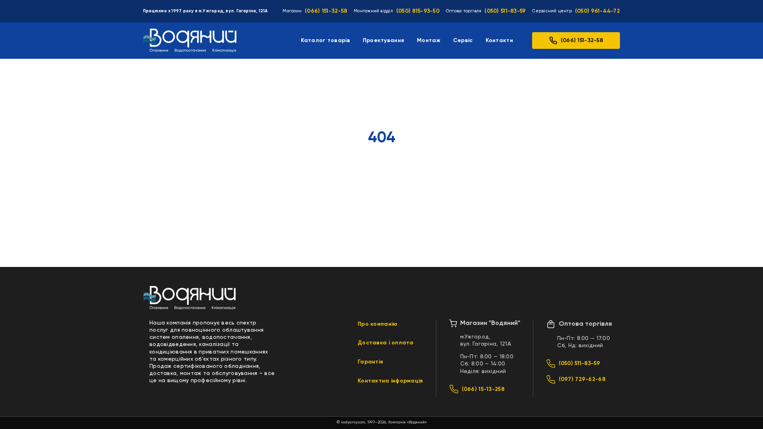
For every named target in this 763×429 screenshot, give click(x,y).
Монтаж (428, 40)
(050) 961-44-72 (597, 11)
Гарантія (370, 362)
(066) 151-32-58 (326, 11)
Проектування (383, 40)
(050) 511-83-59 (505, 11)
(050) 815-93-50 (418, 11)
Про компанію (377, 324)
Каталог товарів (325, 40)
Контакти (499, 40)
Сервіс (463, 40)
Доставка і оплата (386, 343)
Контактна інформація (390, 381)
